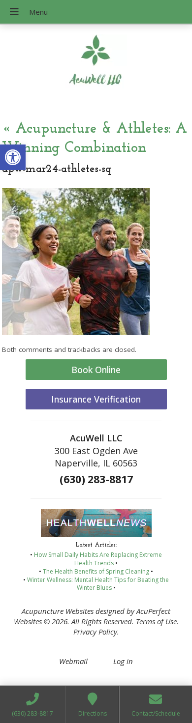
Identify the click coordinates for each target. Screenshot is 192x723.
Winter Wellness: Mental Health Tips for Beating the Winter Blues (98, 584)
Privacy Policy (95, 631)
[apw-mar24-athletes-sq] (76, 332)
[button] (13, 157)
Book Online (96, 370)
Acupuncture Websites (58, 611)
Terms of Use (156, 621)
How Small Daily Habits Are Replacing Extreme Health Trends (98, 558)
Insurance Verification (96, 399)
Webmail (73, 661)
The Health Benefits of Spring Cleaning (96, 571)
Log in (123, 661)
